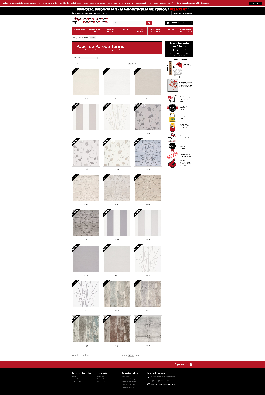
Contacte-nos (177, 13)
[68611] (117, 259)
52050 (86, 98)
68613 (86, 311)
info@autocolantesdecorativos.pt (165, 384)
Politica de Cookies (128, 387)
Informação (102, 373)
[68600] (148, 117)
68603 (148, 169)
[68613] (86, 294)
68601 (86, 169)
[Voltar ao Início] (74, 37)
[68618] (148, 329)
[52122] (117, 82)
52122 (117, 98)
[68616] (86, 329)
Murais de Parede (110, 30)
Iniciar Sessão (187, 13)
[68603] (148, 153)
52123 (148, 98)
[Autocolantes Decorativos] (91, 20)
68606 (148, 204)
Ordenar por (76, 58)
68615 (148, 311)
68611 (117, 275)
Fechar (255, 3)
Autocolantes (79, 29)
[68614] (117, 294)
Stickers (125, 29)
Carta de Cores (76, 381)
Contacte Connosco (103, 379)
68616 (86, 346)
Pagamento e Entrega (128, 379)
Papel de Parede (139, 30)
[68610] (86, 259)
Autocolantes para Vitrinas (155, 30)
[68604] (86, 188)
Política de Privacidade (129, 381)
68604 (86, 204)
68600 (148, 134)
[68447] (117, 117)
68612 (148, 275)
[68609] (148, 223)
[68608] (117, 223)
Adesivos (170, 29)
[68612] (148, 259)
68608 (117, 240)
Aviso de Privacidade (128, 384)
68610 (86, 275)
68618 (148, 346)
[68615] (148, 294)
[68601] (86, 153)
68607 (86, 240)
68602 (117, 169)
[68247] (86, 117)
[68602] (117, 153)
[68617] (117, 329)
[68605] (117, 188)
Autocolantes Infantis (94, 30)
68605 (117, 204)
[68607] (86, 223)
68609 (148, 240)
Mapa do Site (101, 381)
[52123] (148, 82)
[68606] (148, 188)
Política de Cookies (202, 3)
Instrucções (75, 379)
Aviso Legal (125, 376)
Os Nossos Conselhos (81, 373)
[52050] (86, 82)
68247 (86, 134)
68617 (117, 346)
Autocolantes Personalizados (186, 30)
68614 (117, 311)
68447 (117, 134)
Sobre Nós (100, 376)
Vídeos (74, 376)
